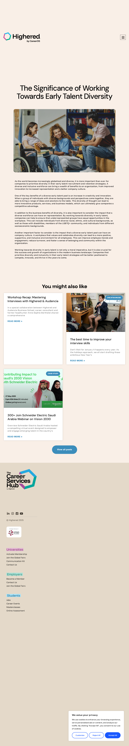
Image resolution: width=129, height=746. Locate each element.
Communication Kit (15, 561)
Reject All (96, 735)
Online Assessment (15, 610)
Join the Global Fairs (15, 557)
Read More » (15, 321)
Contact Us (11, 564)
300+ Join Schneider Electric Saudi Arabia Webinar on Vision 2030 (32, 417)
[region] (96, 726)
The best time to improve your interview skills (90, 341)
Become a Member (15, 579)
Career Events (13, 603)
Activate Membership (16, 554)
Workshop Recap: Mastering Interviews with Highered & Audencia (33, 299)
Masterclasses (13, 607)
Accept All (112, 735)
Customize (80, 735)
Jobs (8, 600)
